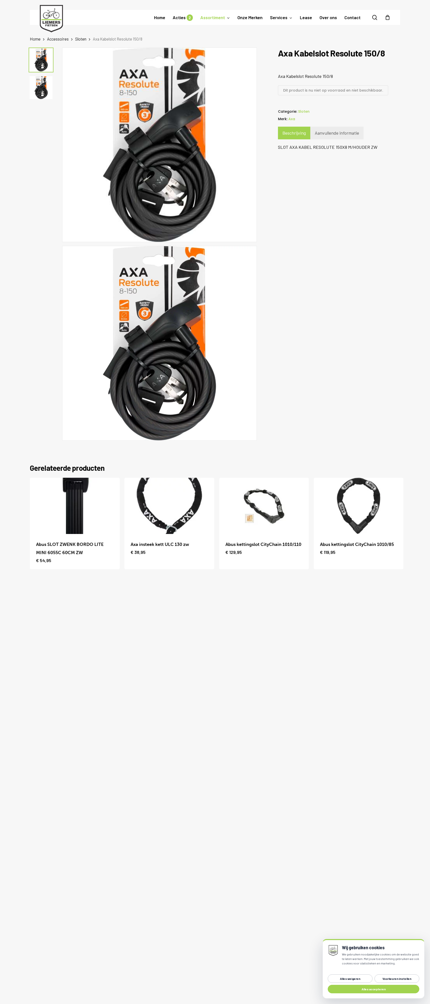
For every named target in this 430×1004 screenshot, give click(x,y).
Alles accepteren (374, 989)
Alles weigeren (350, 978)
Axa (291, 118)
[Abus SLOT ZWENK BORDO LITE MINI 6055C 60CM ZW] (75, 506)
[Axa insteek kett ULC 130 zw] (169, 506)
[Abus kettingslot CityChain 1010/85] (359, 506)
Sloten (80, 38)
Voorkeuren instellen (396, 978)
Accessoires (58, 38)
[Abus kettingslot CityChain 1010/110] (264, 506)
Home (35, 38)
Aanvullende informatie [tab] (337, 133)
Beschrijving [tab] (294, 133)
